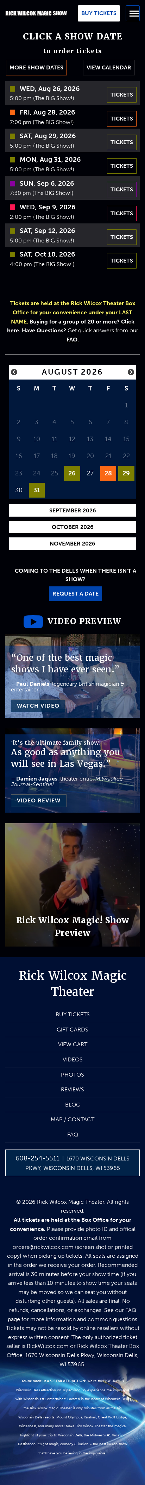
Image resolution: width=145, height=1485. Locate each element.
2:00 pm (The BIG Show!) (42, 217)
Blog (72, 1104)
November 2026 (72, 543)
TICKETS (122, 94)
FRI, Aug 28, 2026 (47, 112)
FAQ (72, 1134)
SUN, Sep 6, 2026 (47, 183)
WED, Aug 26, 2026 (50, 89)
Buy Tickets (98, 13)
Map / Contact (72, 1119)
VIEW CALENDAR (109, 67)
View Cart (72, 1044)
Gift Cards (72, 1029)
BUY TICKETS (73, 1014)
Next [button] (130, 372)
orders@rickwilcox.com (43, 1247)
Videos (73, 1059)
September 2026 (72, 510)
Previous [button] (14, 372)
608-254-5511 (37, 1158)
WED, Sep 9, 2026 (47, 207)
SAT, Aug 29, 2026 (48, 136)
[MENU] (133, 13)
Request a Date (75, 593)
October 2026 (73, 527)
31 (36, 490)
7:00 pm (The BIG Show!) (42, 122)
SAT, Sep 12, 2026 (47, 231)
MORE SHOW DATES (36, 67)
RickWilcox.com (48, 1346)
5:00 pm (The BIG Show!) (42, 98)
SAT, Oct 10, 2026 (47, 254)
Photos (72, 1074)
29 (126, 473)
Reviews (72, 1089)
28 (108, 473)
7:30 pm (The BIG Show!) (42, 193)
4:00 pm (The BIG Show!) (42, 264)
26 (72, 473)
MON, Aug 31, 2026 (50, 159)
